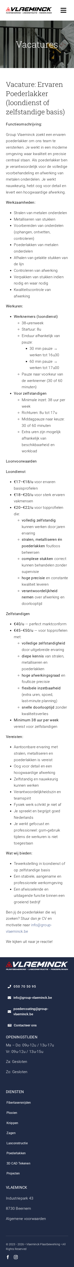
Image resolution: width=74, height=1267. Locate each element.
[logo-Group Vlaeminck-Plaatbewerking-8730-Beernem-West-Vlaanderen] (29, 9)
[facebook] (8, 1257)
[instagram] (16, 1257)
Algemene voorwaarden (26, 1218)
